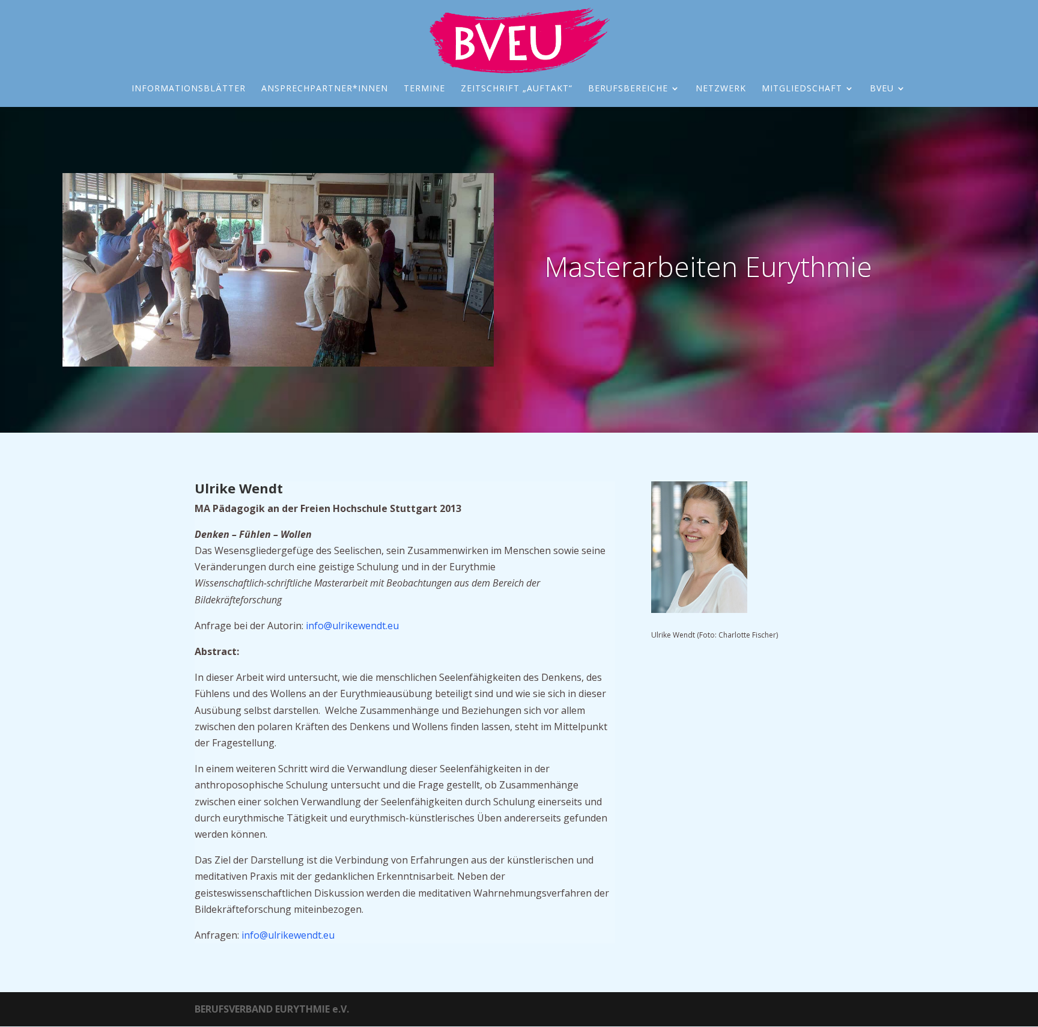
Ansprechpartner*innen (324, 89)
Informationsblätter (189, 89)
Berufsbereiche (628, 89)
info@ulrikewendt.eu (352, 625)
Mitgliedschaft (802, 89)
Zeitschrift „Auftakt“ (516, 89)
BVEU (882, 89)
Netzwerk (721, 89)
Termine (424, 89)
